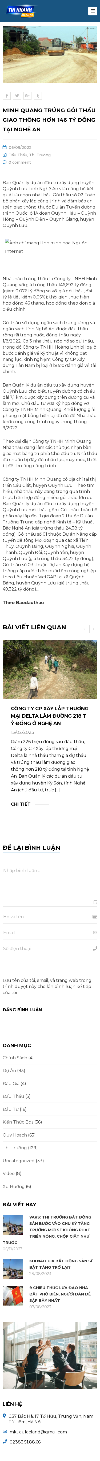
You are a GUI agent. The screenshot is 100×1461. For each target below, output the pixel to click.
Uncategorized (19, 1160)
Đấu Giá (11, 1083)
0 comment (20, 162)
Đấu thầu (18, 155)
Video (9, 1173)
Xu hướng (14, 1186)
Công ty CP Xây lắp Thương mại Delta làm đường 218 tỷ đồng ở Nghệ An (50, 716)
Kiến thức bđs (18, 1122)
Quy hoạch (15, 1135)
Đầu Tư (11, 1109)
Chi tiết (21, 804)
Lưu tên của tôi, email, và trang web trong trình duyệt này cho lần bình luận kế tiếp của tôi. (47, 986)
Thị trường (40, 155)
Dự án (9, 1070)
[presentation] (84, 629)
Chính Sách (15, 1057)
